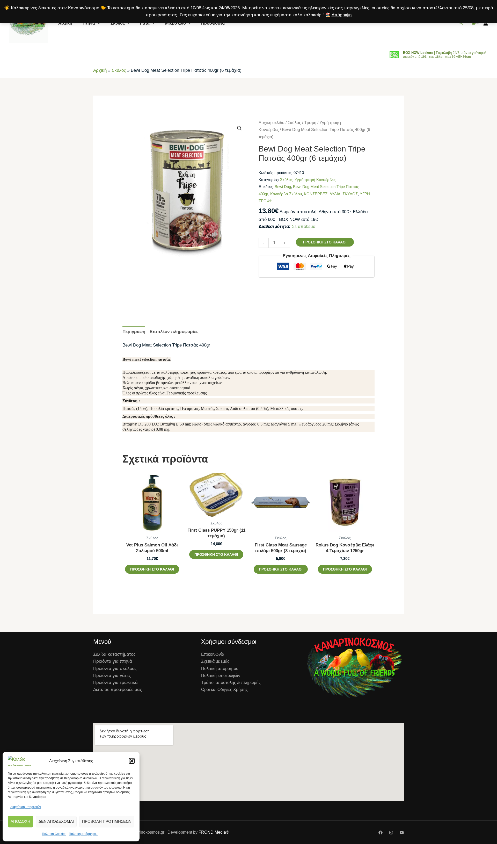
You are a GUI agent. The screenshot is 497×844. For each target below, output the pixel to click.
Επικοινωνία (212, 654)
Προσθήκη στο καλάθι (325, 242)
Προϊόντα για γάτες (112, 675)
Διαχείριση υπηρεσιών (25, 807)
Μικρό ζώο (175, 23)
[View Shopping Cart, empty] (473, 23)
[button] (131, 760)
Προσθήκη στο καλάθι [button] (152, 569)
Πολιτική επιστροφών (220, 675)
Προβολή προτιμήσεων (106, 821)
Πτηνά (89, 23)
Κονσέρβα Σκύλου (286, 194)
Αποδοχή (20, 821)
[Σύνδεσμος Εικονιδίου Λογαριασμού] (485, 23)
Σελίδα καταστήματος (114, 654)
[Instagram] (391, 833)
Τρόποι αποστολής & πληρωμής (231, 682)
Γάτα (145, 23)
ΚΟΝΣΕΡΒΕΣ (315, 194)
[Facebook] (380, 833)
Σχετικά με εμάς (215, 661)
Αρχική (65, 23)
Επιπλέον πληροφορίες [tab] (174, 331)
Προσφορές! (213, 23)
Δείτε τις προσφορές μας (117, 689)
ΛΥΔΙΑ (335, 194)
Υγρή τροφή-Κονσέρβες (315, 179)
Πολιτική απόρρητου (83, 834)
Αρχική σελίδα (271, 122)
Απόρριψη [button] (342, 14)
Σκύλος (118, 23)
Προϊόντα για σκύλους (114, 668)
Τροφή (310, 122)
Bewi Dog (283, 186)
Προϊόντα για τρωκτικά (115, 682)
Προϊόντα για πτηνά (112, 661)
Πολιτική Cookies (54, 834)
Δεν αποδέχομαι (56, 821)
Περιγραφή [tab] (133, 331)
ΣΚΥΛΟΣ (350, 194)
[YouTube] (402, 833)
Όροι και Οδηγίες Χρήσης (224, 689)
